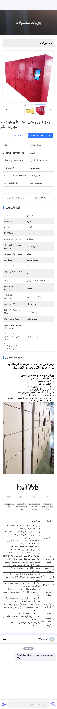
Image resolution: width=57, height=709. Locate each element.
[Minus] (4, 639)
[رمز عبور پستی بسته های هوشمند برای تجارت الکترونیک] (28, 76)
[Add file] (53, 704)
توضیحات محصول (15, 197)
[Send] (4, 704)
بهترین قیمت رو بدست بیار (39, 135)
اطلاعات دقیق (40, 197)
